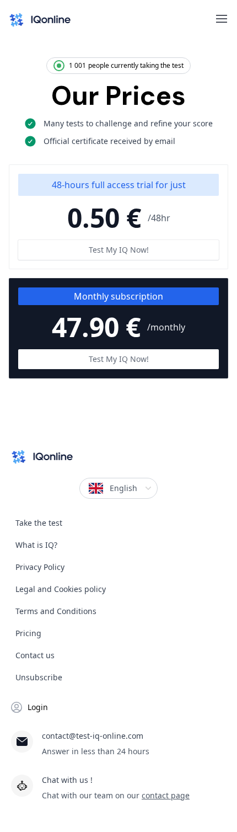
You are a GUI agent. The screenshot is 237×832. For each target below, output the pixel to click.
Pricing (28, 633)
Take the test (38, 523)
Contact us (35, 655)
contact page (166, 795)
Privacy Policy (39, 567)
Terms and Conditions (55, 611)
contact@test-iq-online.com (92, 735)
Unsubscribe (38, 677)
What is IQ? (36, 545)
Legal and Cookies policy (60, 589)
